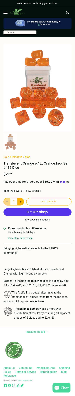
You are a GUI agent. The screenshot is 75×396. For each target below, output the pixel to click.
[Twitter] (22, 385)
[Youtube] (9, 385)
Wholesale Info (45, 368)
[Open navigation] (5, 12)
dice (27, 157)
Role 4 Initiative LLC (25, 381)
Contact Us (25, 368)
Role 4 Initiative (12, 157)
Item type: (9, 190)
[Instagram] (13, 385)
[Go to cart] (68, 12)
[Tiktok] (17, 385)
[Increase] (20, 201)
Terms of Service (25, 372)
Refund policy (48, 372)
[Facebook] (5, 385)
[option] (37, 88)
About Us (9, 368)
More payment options (37, 219)
